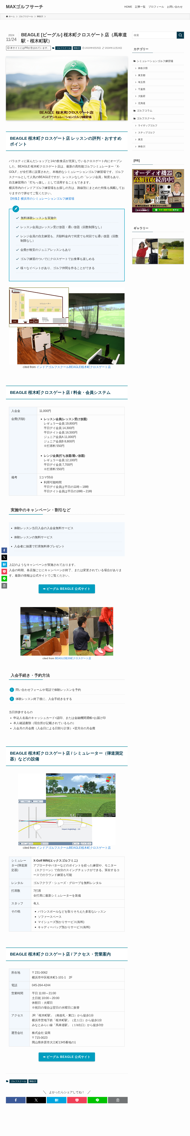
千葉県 (141, 89)
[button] (16, 1100)
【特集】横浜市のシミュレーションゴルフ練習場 (41, 198)
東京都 (141, 75)
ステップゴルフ (146, 132)
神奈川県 (143, 68)
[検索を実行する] (180, 35)
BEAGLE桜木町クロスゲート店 (73, 658)
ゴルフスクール (63, 48)
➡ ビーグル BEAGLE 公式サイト (67, 588)
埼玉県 (141, 82)
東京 (140, 139)
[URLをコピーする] (118, 1100)
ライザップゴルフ (147, 125)
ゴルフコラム (144, 110)
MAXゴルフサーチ (24, 6)
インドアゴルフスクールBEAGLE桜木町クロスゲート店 (73, 367)
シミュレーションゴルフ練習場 (155, 61)
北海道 (141, 103)
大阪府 (141, 96)
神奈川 (77, 48)
